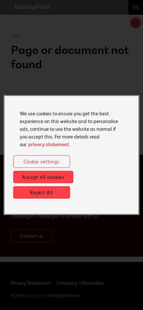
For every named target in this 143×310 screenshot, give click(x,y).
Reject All (41, 192)
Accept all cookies (43, 177)
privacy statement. (49, 144)
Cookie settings (41, 162)
